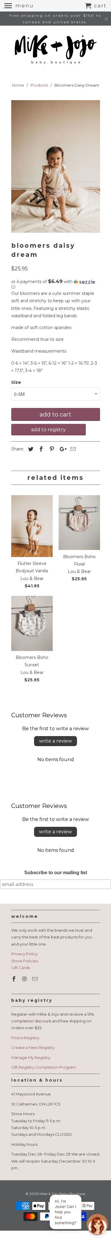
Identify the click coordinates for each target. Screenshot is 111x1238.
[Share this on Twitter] (30, 449)
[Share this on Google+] (61, 449)
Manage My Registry (30, 1057)
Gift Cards (20, 967)
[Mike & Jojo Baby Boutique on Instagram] (25, 979)
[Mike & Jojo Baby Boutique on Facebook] (14, 979)
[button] (55, 284)
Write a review (55, 741)
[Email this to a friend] (72, 449)
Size (16, 382)
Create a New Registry (32, 1047)
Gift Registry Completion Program (43, 1067)
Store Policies (24, 960)
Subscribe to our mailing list (55, 872)
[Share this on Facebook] (40, 449)
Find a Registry (25, 1037)
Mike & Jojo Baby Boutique (62, 1193)
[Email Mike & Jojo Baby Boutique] (35, 979)
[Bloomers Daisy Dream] (55, 166)
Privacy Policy (24, 953)
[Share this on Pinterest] (51, 449)
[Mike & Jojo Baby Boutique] (55, 49)
